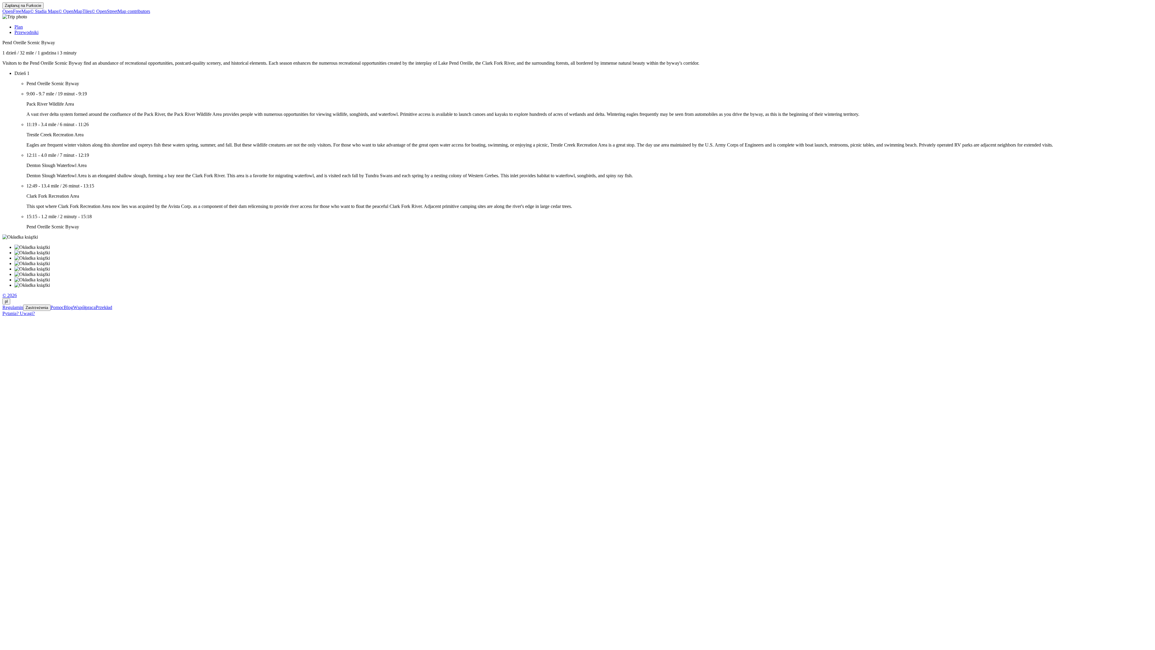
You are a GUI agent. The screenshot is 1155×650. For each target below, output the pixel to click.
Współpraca (84, 307)
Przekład (104, 307)
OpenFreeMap (16, 11)
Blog (68, 307)
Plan (18, 26)
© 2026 (9, 295)
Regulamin (12, 307)
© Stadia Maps (44, 11)
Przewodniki (26, 32)
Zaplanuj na (23, 5)
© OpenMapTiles (74, 11)
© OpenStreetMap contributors (120, 11)
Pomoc (57, 307)
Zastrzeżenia (37, 307)
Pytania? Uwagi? (18, 313)
